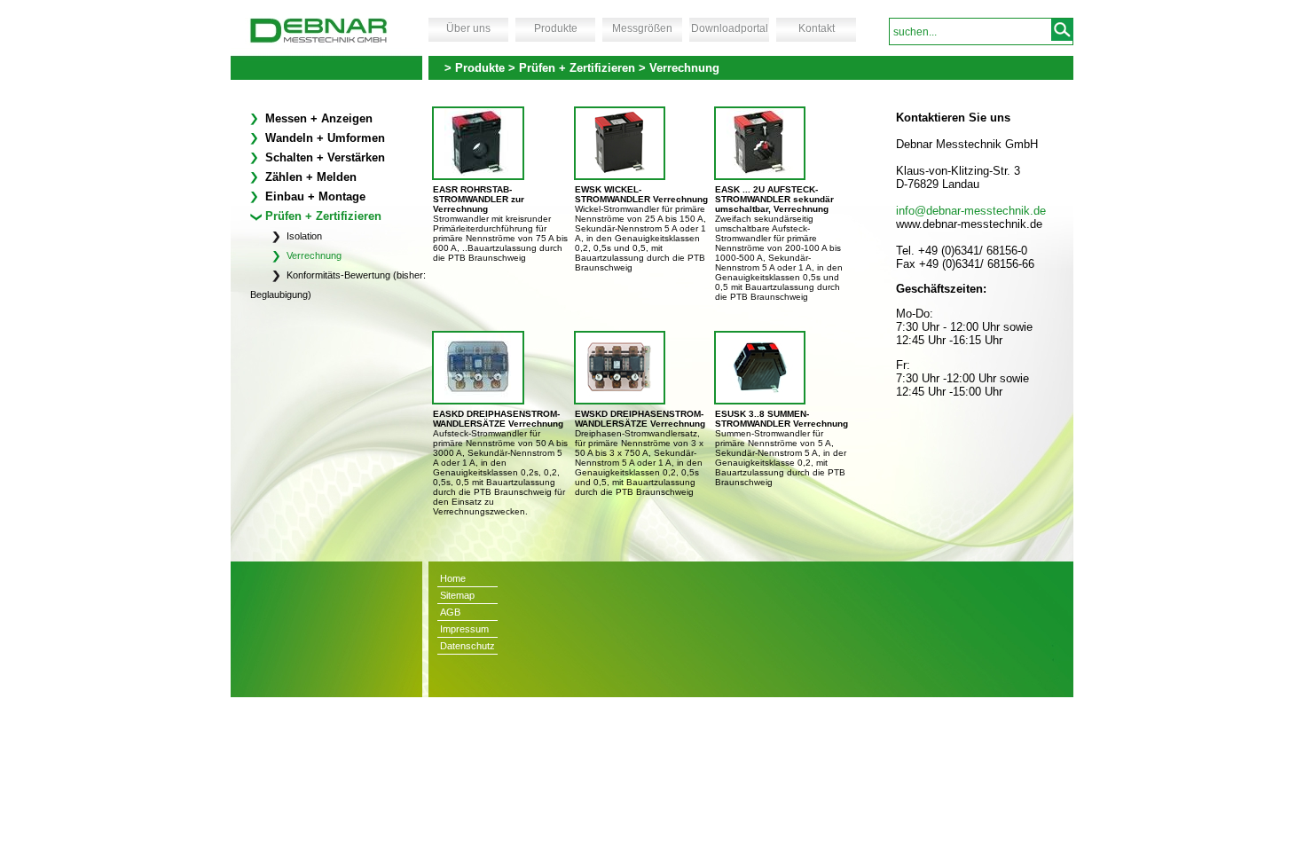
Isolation (303, 236)
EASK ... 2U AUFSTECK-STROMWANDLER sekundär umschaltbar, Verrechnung (774, 199)
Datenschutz (467, 645)
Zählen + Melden (309, 177)
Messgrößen (642, 28)
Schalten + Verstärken (323, 157)
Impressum (464, 629)
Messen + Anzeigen (317, 118)
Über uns (468, 28)
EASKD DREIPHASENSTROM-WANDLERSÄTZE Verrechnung (498, 418)
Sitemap (457, 595)
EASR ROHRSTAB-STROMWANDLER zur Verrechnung (478, 199)
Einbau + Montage (313, 196)
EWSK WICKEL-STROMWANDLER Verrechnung (641, 194)
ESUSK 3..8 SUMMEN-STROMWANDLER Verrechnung (781, 418)
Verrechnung (313, 255)
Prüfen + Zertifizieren (321, 216)
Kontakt (816, 28)
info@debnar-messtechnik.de (971, 210)
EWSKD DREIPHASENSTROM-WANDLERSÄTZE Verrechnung (640, 418)
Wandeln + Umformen (323, 138)
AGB (450, 612)
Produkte (555, 28)
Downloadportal (729, 28)
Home (453, 578)
